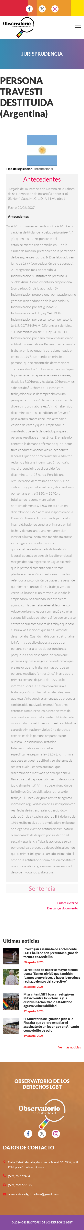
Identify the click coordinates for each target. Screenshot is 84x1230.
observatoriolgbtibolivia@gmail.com (33, 1194)
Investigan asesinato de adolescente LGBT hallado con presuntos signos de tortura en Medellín (50, 953)
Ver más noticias (69, 1047)
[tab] (42, 179)
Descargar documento (62, 908)
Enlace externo (67, 903)
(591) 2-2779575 (20, 1185)
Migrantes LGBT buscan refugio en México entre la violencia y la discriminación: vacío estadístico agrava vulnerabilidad (48, 1000)
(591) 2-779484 (19, 1176)
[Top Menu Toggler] (78, 27)
